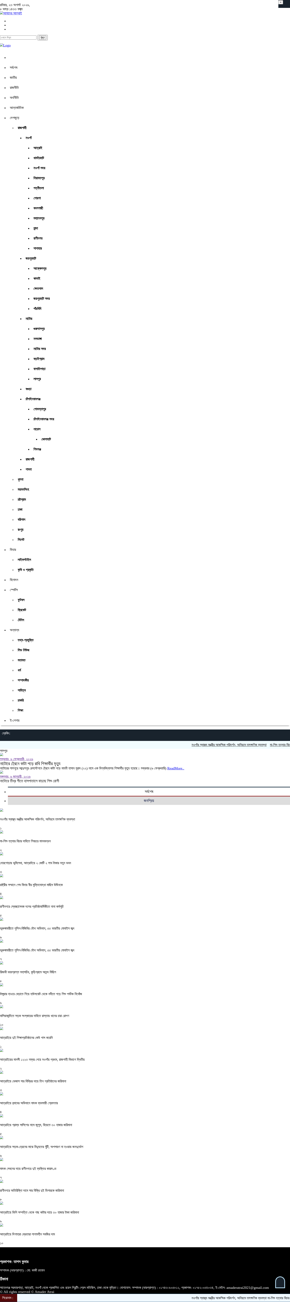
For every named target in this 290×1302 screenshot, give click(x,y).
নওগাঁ (29, 138)
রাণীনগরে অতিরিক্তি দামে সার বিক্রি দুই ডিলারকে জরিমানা (32, 1190)
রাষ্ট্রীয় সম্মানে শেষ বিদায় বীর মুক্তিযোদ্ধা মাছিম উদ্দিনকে (31, 885)
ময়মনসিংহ (23, 489)
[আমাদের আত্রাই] (11, 13)
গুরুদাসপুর (39, 329)
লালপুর (37, 379)
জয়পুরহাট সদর (42, 299)
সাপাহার (38, 248)
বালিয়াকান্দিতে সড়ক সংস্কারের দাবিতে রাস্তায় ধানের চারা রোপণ (34, 1016)
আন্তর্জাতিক (17, 108)
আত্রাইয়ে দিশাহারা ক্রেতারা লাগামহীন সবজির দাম (28, 1234)
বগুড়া (28, 389)
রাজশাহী (22, 128)
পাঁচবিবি (37, 309)
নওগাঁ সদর (39, 168)
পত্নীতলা (39, 188)
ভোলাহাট (46, 439)
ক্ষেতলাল (38, 288)
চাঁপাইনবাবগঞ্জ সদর (44, 419)
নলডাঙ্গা (38, 339)
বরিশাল (21, 520)
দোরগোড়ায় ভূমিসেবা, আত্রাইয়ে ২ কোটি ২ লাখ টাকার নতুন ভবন (35, 863)
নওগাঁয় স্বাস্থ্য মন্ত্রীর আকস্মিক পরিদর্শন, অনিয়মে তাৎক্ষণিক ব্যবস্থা (207, 745)
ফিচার (13, 550)
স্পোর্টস (14, 590)
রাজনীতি (14, 88)
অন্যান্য (14, 630)
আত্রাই (38, 148)
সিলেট (21, 540)
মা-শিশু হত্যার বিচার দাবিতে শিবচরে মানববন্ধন (25, 841)
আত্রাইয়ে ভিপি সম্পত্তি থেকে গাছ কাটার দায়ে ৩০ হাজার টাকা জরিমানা (40, 1212)
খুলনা (20, 479)
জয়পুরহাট (31, 258)
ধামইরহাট (39, 158)
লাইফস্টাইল (24, 560)
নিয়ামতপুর (39, 178)
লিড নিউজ (23, 650)
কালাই (37, 278)
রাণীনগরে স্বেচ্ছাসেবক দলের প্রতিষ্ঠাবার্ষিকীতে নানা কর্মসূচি (32, 907)
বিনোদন (14, 580)
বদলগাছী (38, 208)
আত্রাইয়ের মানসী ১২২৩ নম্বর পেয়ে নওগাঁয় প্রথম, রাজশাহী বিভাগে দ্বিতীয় (43, 1060)
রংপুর (20, 530)
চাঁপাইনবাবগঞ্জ (33, 399)
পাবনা (29, 469)
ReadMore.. (175, 768)
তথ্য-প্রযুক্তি (26, 640)
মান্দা (36, 228)
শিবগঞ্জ (37, 449)
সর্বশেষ (13, 68)
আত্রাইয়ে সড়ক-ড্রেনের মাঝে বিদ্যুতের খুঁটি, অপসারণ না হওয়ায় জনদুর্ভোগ (42, 1147)
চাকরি (21, 700)
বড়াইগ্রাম (39, 359)
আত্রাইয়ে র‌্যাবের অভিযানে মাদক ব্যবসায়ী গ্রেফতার (29, 1103)
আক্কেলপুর (40, 268)
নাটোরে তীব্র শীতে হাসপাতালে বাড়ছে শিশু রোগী (29, 781)
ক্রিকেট (22, 610)
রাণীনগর (38, 238)
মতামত (21, 660)
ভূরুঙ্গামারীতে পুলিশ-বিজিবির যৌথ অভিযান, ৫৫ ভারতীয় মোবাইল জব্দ (37, 928)
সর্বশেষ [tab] (149, 791)
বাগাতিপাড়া (39, 369)
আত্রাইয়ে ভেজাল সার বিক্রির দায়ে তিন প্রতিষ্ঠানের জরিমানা (33, 1081)
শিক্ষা (20, 710)
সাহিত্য (22, 690)
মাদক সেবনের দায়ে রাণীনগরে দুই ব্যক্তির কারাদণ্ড (28, 1169)
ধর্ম (19, 670)
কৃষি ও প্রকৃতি (26, 570)
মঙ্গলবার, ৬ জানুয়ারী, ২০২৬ (15, 777)
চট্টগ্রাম (22, 499)
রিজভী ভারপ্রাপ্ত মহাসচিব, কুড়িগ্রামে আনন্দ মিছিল (28, 972)
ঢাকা (20, 509)
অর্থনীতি (14, 98)
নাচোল (37, 429)
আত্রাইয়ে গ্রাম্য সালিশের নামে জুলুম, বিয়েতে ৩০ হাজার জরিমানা (36, 1125)
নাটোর (29, 319)
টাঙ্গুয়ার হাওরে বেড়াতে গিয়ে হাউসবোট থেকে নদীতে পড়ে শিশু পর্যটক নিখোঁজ (41, 994)
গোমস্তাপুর (40, 409)
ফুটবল (21, 600)
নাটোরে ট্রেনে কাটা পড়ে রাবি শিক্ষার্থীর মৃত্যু (30, 763)
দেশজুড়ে (14, 118)
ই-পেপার (14, 720)
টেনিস (21, 620)
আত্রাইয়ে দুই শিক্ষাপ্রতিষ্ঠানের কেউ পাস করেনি (26, 1038)
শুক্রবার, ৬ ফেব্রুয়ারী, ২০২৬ (16, 759)
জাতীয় (13, 78)
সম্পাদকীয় (23, 680)
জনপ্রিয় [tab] (149, 800)
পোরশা (37, 198)
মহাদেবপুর (39, 218)
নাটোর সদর (40, 349)
